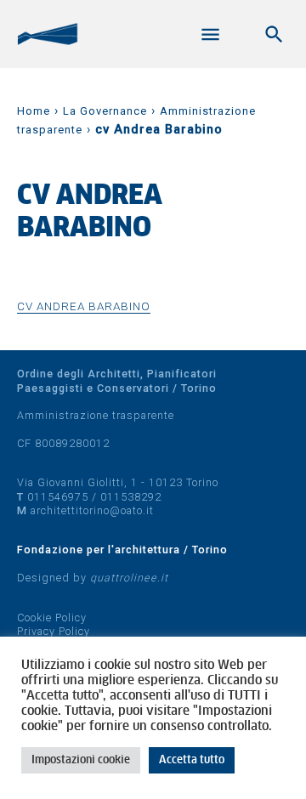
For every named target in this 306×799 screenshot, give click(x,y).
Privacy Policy (53, 631)
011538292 (131, 496)
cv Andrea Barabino (83, 306)
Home (33, 111)
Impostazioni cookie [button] (80, 760)
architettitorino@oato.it (92, 510)
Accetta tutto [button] (191, 760)
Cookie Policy (52, 617)
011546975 (57, 496)
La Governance (105, 111)
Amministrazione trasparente (95, 415)
